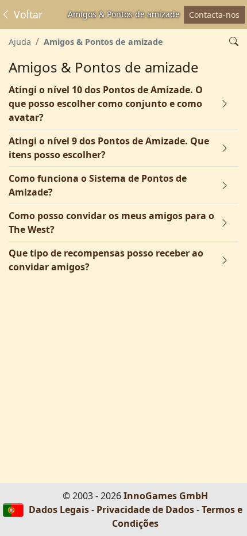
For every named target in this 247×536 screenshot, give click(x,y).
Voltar (27, 14)
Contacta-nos (214, 14)
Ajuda (20, 41)
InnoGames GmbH (166, 495)
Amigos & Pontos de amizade (103, 41)
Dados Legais (59, 509)
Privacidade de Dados (145, 509)
